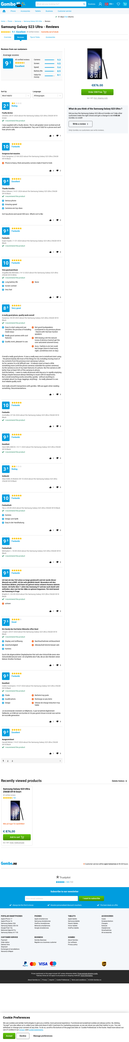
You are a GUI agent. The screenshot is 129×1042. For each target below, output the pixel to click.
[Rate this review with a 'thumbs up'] (50, 136)
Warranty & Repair (7, 951)
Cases (104, 919)
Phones (38, 916)
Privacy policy (72, 944)
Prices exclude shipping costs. (87, 973)
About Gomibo (73, 940)
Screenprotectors (107, 921)
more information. (87, 975)
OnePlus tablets (73, 928)
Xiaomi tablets (73, 923)
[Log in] (100, 4)
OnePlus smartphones (42, 923)
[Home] (4, 11)
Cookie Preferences (62, 980)
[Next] (60, 761)
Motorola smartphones (42, 926)
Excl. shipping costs (101, 98)
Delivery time (5, 944)
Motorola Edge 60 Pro (8, 930)
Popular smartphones (11, 916)
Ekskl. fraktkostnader (17, 843)
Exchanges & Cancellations (10, 949)
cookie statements (36, 1030)
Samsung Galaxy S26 (8, 923)
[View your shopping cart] (125, 4)
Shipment (4, 947)
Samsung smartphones (43, 921)
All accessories (107, 932)
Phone (13, 11)
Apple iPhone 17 (6, 919)
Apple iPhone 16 (6, 921)
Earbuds (104, 926)
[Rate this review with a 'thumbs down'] (57, 136)
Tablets (38, 11)
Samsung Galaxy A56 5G (9, 926)
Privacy (44, 980)
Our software (72, 942)
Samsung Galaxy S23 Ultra (33, 21)
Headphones (106, 928)
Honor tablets (72, 926)
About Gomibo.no (34, 980)
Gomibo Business (40, 940)
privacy (22, 1030)
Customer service (64, 11)
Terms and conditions (78, 980)
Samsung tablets (74, 921)
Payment (4, 940)
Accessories (25, 11)
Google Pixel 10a (6, 928)
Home (3, 21)
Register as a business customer (45, 942)
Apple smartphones (41, 919)
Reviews (47, 21)
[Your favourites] (118, 4)
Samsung (18, 21)
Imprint (51, 980)
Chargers (105, 923)
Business (49, 11)
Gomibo (71, 937)
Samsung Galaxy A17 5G (9, 932)
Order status (5, 942)
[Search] (84, 4)
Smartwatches (106, 930)
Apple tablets (72, 919)
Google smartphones (42, 928)
